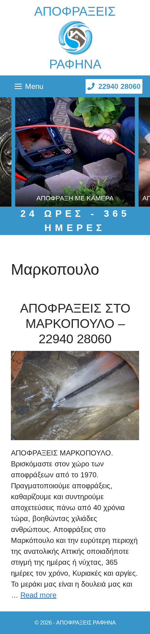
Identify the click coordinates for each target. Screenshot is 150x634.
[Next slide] (144, 152)
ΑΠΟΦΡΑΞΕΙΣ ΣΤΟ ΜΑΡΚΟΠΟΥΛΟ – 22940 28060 (75, 323)
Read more (38, 595)
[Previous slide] (6, 152)
